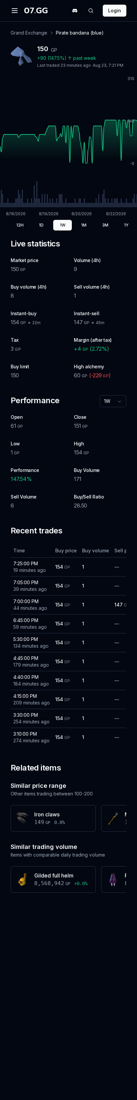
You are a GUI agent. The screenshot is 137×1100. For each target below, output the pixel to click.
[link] (80, 33)
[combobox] (113, 401)
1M (83, 225)
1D (41, 225)
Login (114, 10)
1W (63, 225)
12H (20, 225)
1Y (126, 225)
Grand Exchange (29, 33)
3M (105, 225)
